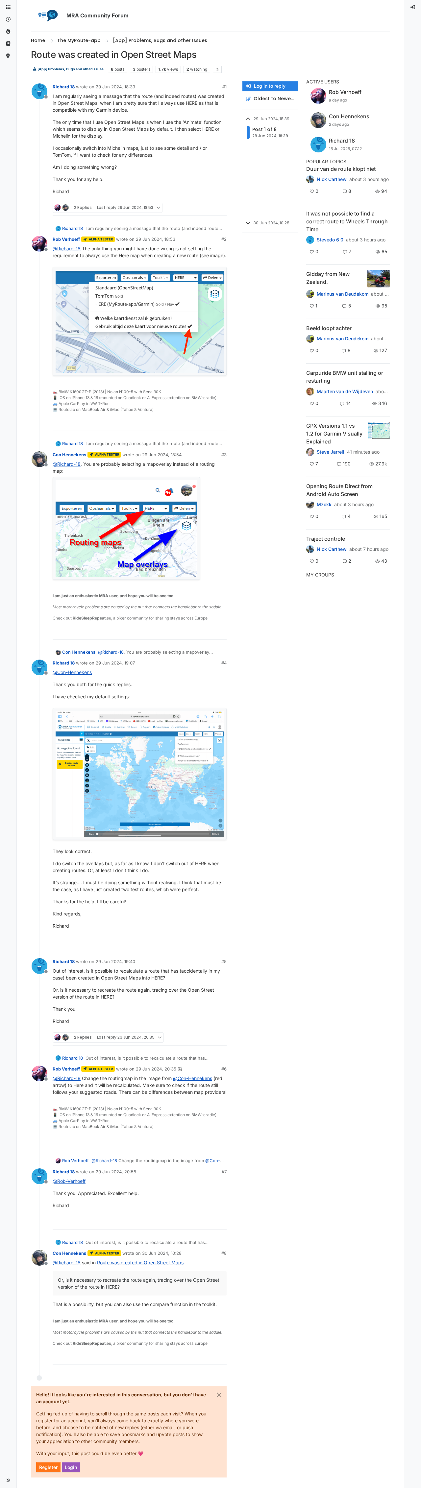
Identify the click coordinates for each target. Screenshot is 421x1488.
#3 (224, 454)
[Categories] (8, 7)
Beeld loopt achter (329, 328)
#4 (224, 662)
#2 (224, 239)
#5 (224, 961)
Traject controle (325, 538)
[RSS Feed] (217, 69)
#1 (224, 86)
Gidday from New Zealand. (328, 278)
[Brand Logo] (47, 16)
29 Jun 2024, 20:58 (116, 1171)
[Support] (8, 44)
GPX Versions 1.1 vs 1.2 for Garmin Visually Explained (334, 433)
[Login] (413, 7)
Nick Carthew (332, 179)
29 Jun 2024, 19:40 (115, 961)
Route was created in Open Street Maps (140, 1262)
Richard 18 (64, 86)
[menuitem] (413, 7)
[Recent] (8, 19)
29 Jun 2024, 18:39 (115, 86)
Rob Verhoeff (66, 239)
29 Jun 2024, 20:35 (156, 1068)
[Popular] (8, 31)
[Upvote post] (198, 208)
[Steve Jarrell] (310, 452)
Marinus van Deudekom (342, 294)
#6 (224, 1068)
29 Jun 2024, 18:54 (162, 454)
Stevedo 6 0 (330, 239)
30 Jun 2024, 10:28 (162, 1253)
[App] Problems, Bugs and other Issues (70, 69)
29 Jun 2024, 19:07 (115, 662)
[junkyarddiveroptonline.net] (310, 240)
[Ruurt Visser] (310, 549)
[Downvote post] (221, 208)
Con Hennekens (69, 454)
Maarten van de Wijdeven (345, 391)
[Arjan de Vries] (310, 339)
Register (48, 1467)
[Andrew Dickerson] (310, 504)
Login (71, 1467)
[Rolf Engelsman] (310, 179)
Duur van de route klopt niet (341, 169)
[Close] (219, 1395)
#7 (224, 1171)
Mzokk (324, 504)
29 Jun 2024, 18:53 (155, 239)
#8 (224, 1253)
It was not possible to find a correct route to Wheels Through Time (347, 221)
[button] (8, 1480)
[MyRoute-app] (8, 56)
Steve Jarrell (330, 452)
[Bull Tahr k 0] (310, 294)
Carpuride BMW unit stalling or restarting (344, 377)
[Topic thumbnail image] (378, 278)
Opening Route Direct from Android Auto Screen (339, 490)
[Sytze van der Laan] (310, 391)
